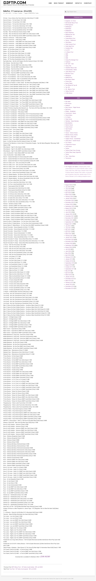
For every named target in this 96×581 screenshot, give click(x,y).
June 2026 (68, 188)
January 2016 (68, 276)
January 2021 (68, 237)
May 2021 (68, 230)
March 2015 (68, 280)
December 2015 (69, 278)
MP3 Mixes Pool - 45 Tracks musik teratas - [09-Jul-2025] (27, 567)
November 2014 (69, 288)
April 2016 (68, 272)
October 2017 (69, 267)
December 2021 (69, 216)
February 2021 (69, 235)
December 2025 (69, 200)
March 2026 (68, 194)
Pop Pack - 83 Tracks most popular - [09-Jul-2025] (23, 569)
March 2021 (68, 233)
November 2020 (69, 241)
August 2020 (68, 247)
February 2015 (69, 282)
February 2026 (69, 196)
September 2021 (69, 222)
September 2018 (69, 263)
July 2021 (68, 226)
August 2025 (68, 208)
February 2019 (69, 257)
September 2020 (69, 245)
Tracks (36, 13)
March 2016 (68, 274)
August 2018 (68, 265)
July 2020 (68, 249)
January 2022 (68, 214)
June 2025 (68, 212)
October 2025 (69, 204)
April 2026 (68, 192)
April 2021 (68, 231)
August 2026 (68, 185)
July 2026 (68, 187)
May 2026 (68, 190)
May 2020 (68, 253)
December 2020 (69, 239)
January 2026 (68, 198)
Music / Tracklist (18, 13)
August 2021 (68, 224)
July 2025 (68, 210)
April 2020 (68, 255)
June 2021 (68, 228)
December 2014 (69, 286)
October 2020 (69, 243)
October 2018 (69, 261)
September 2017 (69, 269)
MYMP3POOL (31, 13)
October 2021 (69, 220)
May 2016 (68, 271)
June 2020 (68, 251)
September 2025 (69, 206)
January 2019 (68, 259)
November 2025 (69, 202)
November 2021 (69, 218)
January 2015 (68, 284)
